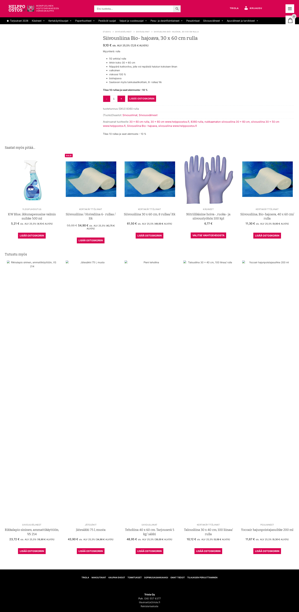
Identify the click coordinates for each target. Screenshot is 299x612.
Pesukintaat (193, 20)
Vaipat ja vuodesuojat (131, 20)
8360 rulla (197, 121)
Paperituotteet (83, 20)
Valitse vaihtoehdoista (208, 235)
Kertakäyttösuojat (58, 20)
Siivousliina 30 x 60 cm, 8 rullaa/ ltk (149, 214)
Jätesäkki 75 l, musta (91, 530)
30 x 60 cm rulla (139, 121)
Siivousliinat (143, 32)
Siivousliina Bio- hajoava (142, 125)
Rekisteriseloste (149, 606)
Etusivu (107, 32)
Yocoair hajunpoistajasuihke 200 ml (267, 530)
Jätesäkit (91, 524)
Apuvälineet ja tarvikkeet (241, 20)
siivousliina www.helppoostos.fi (177, 125)
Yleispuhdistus (32, 209)
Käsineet (37, 20)
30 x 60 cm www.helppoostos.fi (170, 121)
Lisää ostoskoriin (32, 235)
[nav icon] (290, 8)
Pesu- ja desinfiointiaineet (165, 20)
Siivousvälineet (211, 20)
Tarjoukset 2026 (19, 20)
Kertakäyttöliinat (90, 209)
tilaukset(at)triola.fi (149, 602)
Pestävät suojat (107, 20)
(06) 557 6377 (152, 598)
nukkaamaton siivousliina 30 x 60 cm (227, 121)
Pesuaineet (267, 524)
